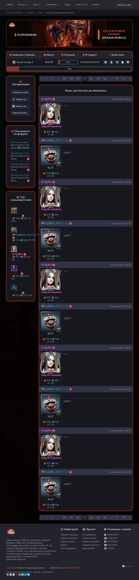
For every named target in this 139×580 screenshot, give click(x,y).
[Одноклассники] (10, 574)
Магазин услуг (68, 541)
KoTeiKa (46, 98)
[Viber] (19, 574)
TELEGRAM (112, 541)
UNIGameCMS (72, 568)
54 (105, 78)
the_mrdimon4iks (29, 147)
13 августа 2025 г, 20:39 (120, 306)
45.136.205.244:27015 (89, 62)
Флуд (39, 12)
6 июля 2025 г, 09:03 (121, 99)
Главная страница (14, 12)
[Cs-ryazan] (11, 533)
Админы (95, 5)
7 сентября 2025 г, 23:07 (119, 472)
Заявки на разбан (90, 541)
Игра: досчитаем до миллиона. (26, 142)
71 (117, 78)
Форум (68, 5)
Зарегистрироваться (21, 113)
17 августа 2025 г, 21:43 (120, 389)
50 (78, 78)
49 (71, 78)
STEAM (110, 548)
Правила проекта (90, 545)
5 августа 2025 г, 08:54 (120, 265)
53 (98, 78)
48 (64, 78)
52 (91, 78)
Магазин (21, 5)
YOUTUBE (112, 545)
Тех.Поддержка (68, 548)
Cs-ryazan (11, 568)
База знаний (88, 548)
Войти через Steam (23, 99)
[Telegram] (13, 574)
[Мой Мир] (25, 574)
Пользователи (89, 535)
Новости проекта (69, 538)
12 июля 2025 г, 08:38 (121, 182)
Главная (9, 5)
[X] (16, 574)
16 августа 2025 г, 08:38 (120, 348)
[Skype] (28, 574)
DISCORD (112, 538)
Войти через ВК (23, 106)
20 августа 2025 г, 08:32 (119, 431)
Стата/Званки (51, 5)
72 (123, 78)
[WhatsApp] (22, 574)
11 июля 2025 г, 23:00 (121, 140)
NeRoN (22, 158)
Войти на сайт (124, 5)
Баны (35, 5)
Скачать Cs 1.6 (81, 5)
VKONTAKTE (113, 535)
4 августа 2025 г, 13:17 (121, 223)
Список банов (89, 538)
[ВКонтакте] (7, 574)
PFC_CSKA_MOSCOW (55, 140)
